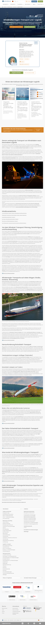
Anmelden (28, 1)
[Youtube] (40, 623)
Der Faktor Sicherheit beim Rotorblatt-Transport (10, 219)
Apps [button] (34, 4)
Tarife (15, 620)
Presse (3, 613)
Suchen (41, 1)
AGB (8, 620)
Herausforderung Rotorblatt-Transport (8, 217)
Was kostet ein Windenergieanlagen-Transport (10, 221)
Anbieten (35, 1)
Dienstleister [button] (27, 4)
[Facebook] (34, 623)
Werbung (17, 620)
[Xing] (28, 623)
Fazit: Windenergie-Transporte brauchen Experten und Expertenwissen (14, 223)
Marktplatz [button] (5, 4)
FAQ (20, 620)
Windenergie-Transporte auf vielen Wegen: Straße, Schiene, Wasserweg (14, 215)
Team (3, 609)
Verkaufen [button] (12, 4)
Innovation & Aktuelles (16, 611)
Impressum (5, 620)
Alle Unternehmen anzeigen (29, 72)
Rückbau (37, 144)
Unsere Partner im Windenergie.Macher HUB (22, 582)
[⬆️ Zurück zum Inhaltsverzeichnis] (8, 273)
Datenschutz (12, 620)
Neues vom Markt (16, 609)
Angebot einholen (16, 72)
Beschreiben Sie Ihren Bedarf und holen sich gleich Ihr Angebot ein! (14, 502)
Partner (3, 611)
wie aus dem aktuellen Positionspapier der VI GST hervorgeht (26, 207)
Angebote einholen (29, 27)
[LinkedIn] (22, 623)
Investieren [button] (19, 4)
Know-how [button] (39, 4)
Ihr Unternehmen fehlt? (16, 27)
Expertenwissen (15, 608)
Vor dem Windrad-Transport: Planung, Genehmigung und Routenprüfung (14, 213)
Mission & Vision (4, 608)
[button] (12, 1)
